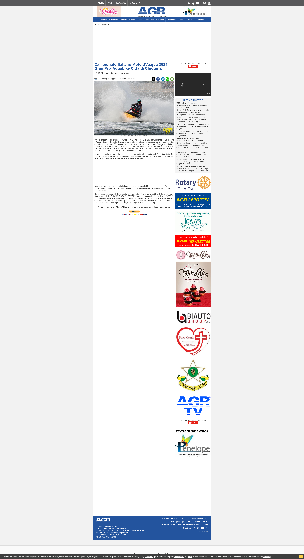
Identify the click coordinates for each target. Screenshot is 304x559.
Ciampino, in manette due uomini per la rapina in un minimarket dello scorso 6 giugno (192, 126)
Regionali (149, 20)
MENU (101, 3)
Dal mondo (196, 522)
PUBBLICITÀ (134, 3)
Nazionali (160, 20)
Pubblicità (184, 524)
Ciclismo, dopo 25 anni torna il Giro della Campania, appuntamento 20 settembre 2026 (191, 154)
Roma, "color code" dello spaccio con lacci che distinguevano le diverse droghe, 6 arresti (192, 161)
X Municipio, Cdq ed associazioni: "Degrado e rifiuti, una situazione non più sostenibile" (192, 105)
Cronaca (103, 20)
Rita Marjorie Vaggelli (108, 78)
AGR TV (189, 20)
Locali (140, 20)
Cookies (205, 524)
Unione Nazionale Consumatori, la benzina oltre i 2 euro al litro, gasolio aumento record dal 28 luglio (191, 119)
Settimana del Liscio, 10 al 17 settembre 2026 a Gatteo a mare (189, 139)
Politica (123, 20)
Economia (113, 20)
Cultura (132, 20)
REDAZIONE (120, 3)
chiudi (190, 557)
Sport (180, 20)
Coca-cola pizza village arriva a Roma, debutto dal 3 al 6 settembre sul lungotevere (192, 133)
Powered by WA (202, 531)
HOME (109, 3)
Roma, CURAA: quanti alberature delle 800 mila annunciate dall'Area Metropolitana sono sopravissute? (192, 112)
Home (97, 25)
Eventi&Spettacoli (108, 25)
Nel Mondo (171, 20)
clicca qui (267, 557)
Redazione (165, 524)
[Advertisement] (152, 43)
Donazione (199, 20)
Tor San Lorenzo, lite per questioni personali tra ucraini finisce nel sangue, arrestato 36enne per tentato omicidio (192, 168)
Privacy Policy (194, 524)
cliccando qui (150, 557)
